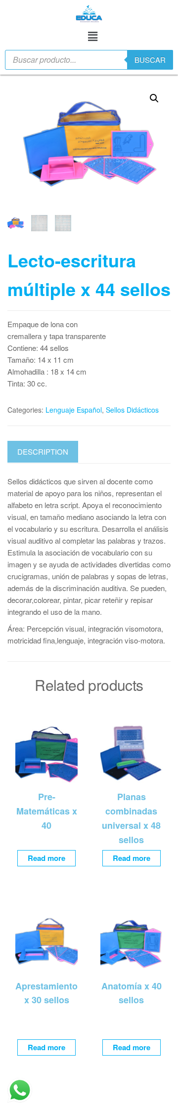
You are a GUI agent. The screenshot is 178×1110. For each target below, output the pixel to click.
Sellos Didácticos (132, 410)
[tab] (50, 452)
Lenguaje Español (73, 410)
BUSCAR (150, 59)
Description (42, 451)
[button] (92, 35)
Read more (46, 858)
